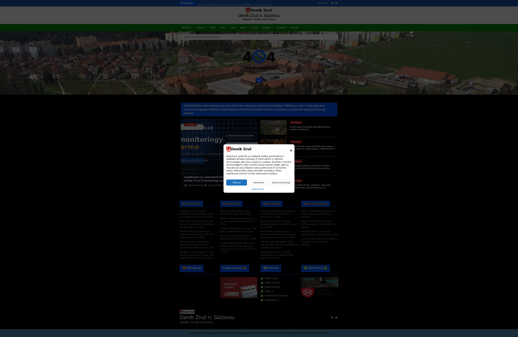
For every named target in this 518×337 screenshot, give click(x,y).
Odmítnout (258, 182)
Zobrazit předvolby (281, 182)
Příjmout (237, 182)
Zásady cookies (257, 189)
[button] (290, 149)
